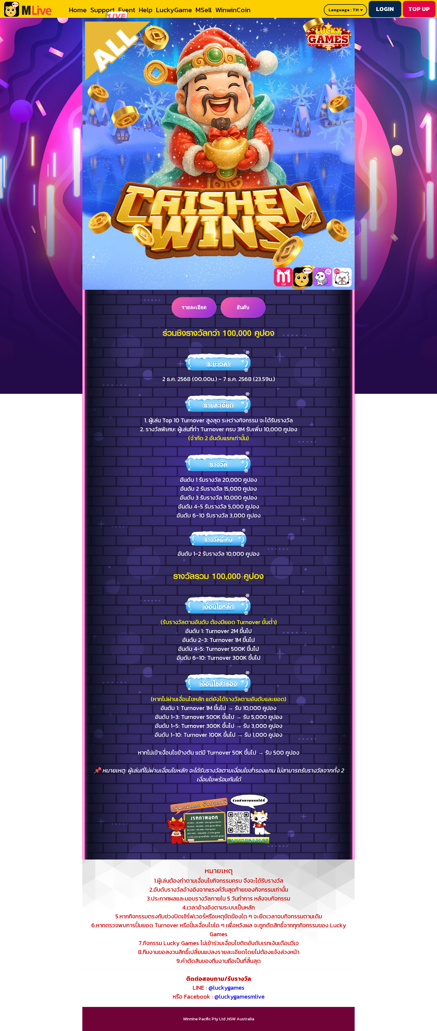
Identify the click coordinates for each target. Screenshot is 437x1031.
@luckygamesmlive (239, 996)
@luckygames (226, 987)
